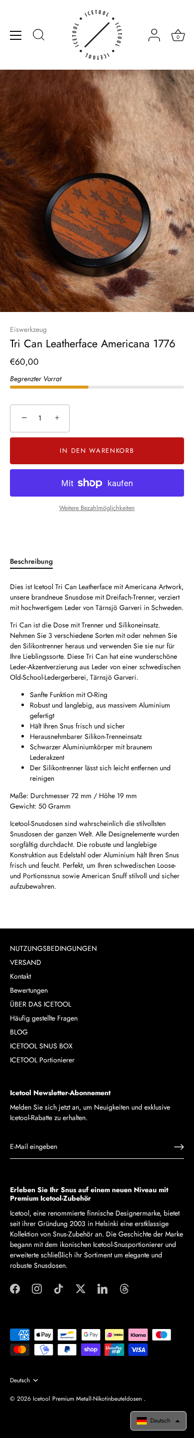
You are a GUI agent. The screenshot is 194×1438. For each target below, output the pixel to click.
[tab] (36, 561)
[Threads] (124, 1288)
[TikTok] (59, 1288)
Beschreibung (31, 561)
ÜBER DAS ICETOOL (40, 1004)
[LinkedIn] (102, 1288)
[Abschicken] (179, 1147)
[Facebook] (15, 1288)
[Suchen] (39, 36)
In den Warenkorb (97, 450)
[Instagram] (37, 1288)
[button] (158, 1421)
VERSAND (25, 962)
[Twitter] (81, 1288)
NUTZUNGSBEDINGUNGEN (53, 948)
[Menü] (16, 35)
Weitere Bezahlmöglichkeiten (97, 508)
